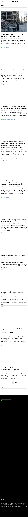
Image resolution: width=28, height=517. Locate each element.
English (21, 38)
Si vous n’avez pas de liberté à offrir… (13, 70)
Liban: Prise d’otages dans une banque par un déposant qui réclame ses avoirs (14, 107)
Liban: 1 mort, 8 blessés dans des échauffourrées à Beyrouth (11, 369)
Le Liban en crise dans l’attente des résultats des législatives (12, 293)
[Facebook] (1, 499)
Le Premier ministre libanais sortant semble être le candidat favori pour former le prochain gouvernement (13, 183)
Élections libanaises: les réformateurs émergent (13, 256)
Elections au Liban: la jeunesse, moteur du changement (14, 221)
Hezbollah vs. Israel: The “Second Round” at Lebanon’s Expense (12, 35)
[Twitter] (3, 499)
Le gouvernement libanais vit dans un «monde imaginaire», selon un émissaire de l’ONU (13, 331)
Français (22, 71)
